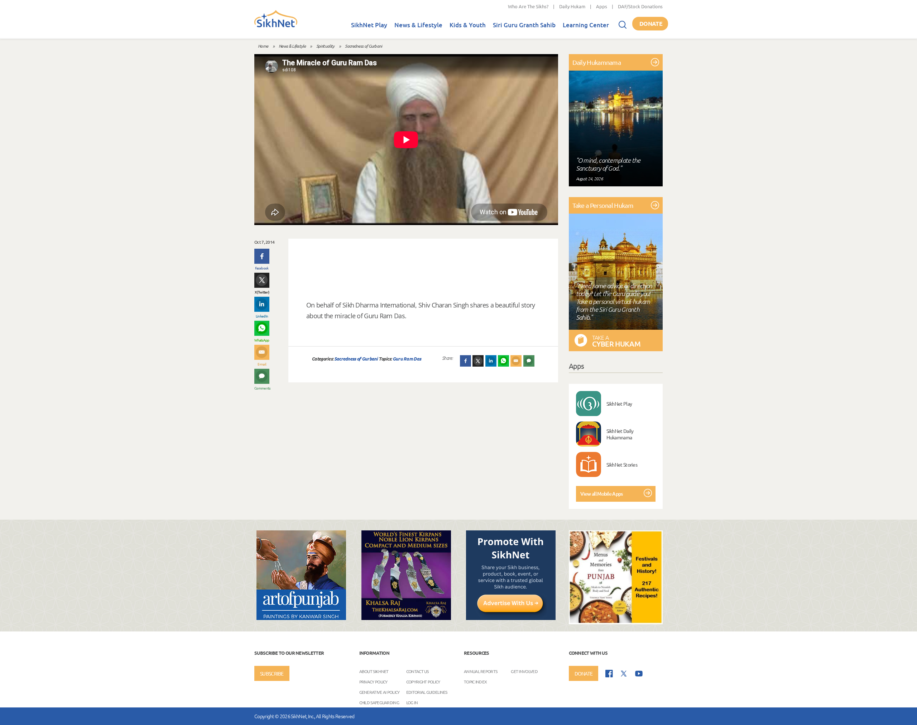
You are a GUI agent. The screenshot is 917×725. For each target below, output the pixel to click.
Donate (650, 23)
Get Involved (524, 671)
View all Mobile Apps (601, 493)
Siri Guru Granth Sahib (524, 25)
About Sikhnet (374, 671)
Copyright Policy (423, 682)
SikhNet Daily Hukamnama (620, 434)
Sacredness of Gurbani (363, 46)
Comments (261, 388)
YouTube (639, 674)
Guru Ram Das (407, 359)
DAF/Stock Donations (640, 6)
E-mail (262, 364)
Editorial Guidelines (426, 692)
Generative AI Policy (379, 692)
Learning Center (586, 25)
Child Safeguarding (379, 702)
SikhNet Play (369, 25)
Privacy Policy (373, 682)
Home (263, 46)
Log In (412, 702)
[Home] (275, 26)
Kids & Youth (468, 25)
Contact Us (417, 671)
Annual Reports (480, 671)
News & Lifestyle (418, 25)
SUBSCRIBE (272, 673)
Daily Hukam (572, 6)
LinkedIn (262, 316)
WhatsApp (261, 340)
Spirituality (325, 46)
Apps (601, 6)
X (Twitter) (262, 292)
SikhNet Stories (622, 464)
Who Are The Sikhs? (528, 6)
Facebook (261, 268)
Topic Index (475, 682)
